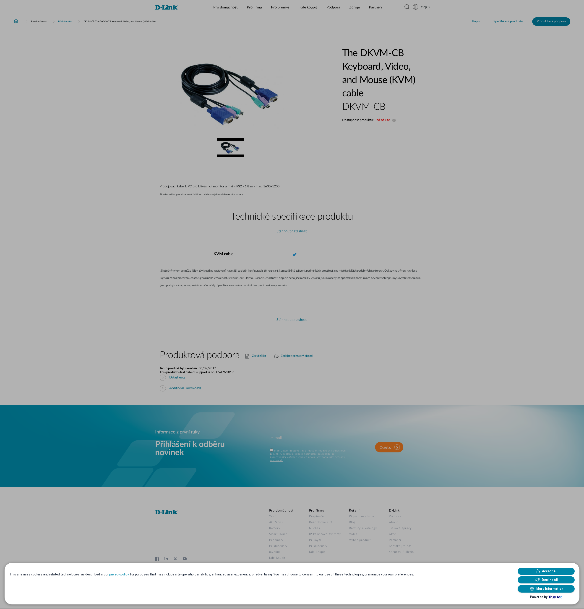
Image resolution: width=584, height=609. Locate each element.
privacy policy (119, 574)
